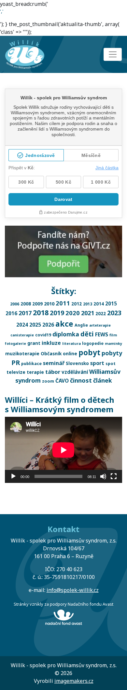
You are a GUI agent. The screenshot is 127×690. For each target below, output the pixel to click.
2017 (25, 313)
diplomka (65, 334)
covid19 (43, 335)
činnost (81, 380)
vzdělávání (75, 372)
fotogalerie (15, 343)
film (113, 334)
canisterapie (22, 334)
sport (97, 363)
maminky (113, 343)
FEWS (101, 334)
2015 (111, 303)
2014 (98, 304)
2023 (114, 312)
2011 (63, 303)
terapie (35, 372)
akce (64, 323)
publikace (31, 363)
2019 (57, 313)
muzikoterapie (22, 353)
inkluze (51, 342)
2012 (76, 304)
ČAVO (62, 380)
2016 (11, 313)
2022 (100, 313)
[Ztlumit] (103, 476)
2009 (37, 304)
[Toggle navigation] (113, 54)
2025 (35, 324)
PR (15, 362)
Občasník (51, 353)
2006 (14, 304)
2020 (72, 313)
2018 (41, 312)
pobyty (112, 353)
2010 (49, 304)
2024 (22, 324)
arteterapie (100, 325)
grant (33, 343)
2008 (26, 304)
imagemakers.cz (73, 680)
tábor (52, 371)
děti (87, 334)
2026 (48, 324)
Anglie (81, 325)
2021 (87, 313)
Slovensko (77, 363)
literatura (71, 343)
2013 (87, 304)
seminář (53, 363)
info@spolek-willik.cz (73, 590)
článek (102, 380)
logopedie (93, 343)
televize (16, 372)
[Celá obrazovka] (113, 476)
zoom (48, 381)
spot (111, 363)
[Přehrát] (13, 476)
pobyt (89, 352)
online (70, 353)
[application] (63, 450)
